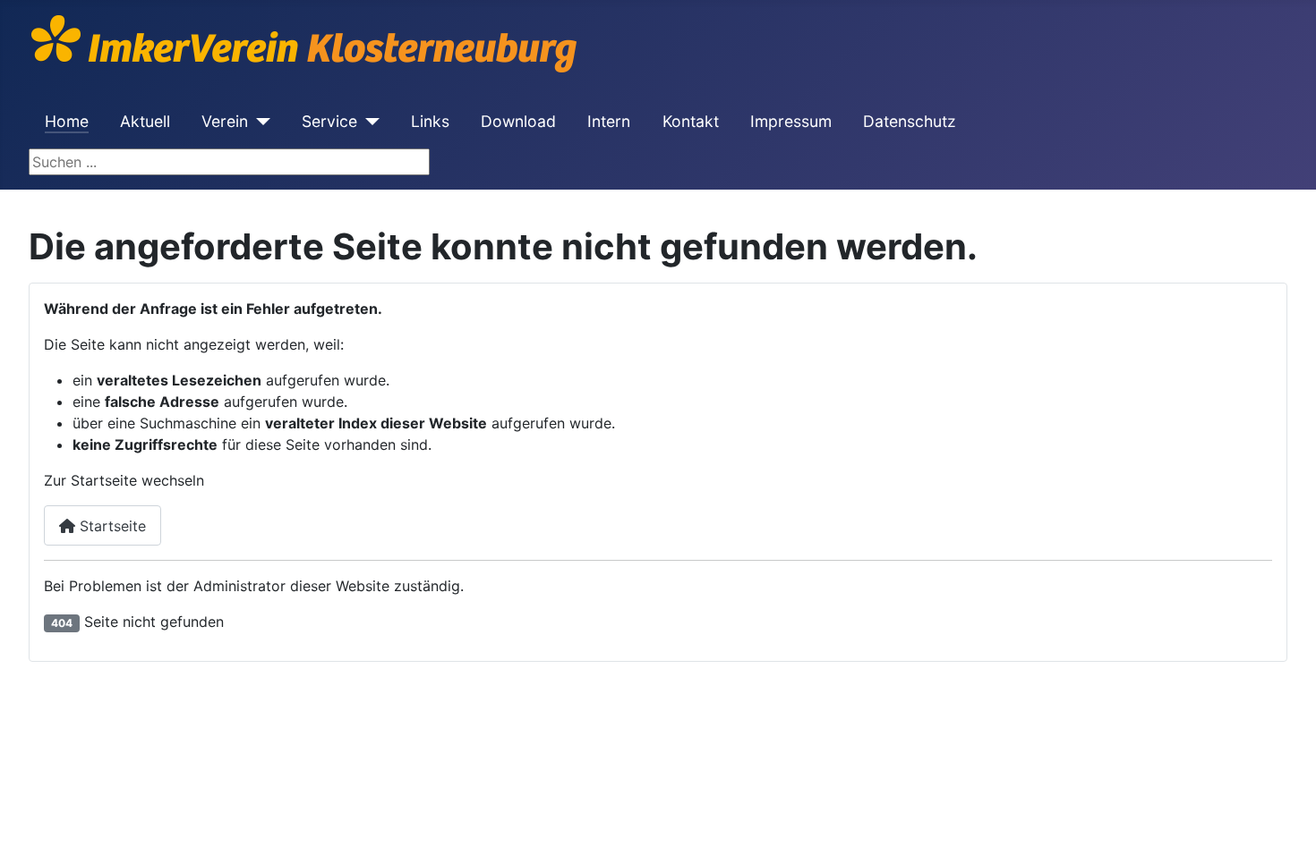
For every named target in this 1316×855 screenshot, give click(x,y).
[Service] (368, 121)
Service (329, 121)
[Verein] (259, 121)
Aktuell (145, 121)
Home (67, 121)
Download (518, 121)
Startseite (110, 526)
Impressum (791, 121)
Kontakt (690, 121)
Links (430, 121)
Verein (224, 121)
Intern (608, 121)
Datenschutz (909, 121)
